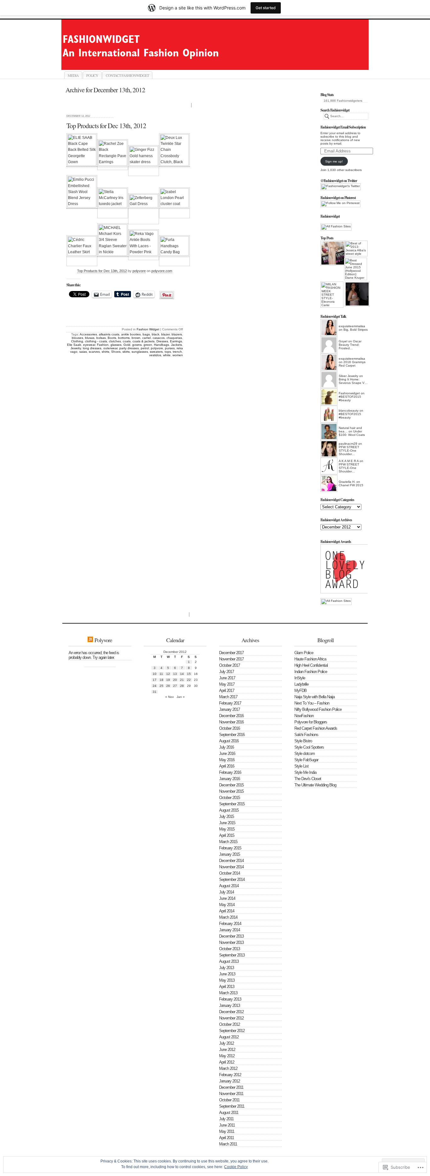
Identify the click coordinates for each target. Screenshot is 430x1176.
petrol (145, 348)
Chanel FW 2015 (351, 485)
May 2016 (227, 759)
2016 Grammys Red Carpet (352, 363)
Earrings (176, 341)
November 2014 (231, 867)
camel (146, 338)
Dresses (162, 341)
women (178, 355)
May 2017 (227, 684)
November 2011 (231, 1093)
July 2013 (226, 967)
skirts (126, 351)
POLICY (92, 75)
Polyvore (103, 640)
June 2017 (227, 678)
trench (177, 351)
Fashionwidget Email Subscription (343, 127)
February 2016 (230, 772)
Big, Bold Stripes (355, 329)
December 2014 (231, 860)
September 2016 (232, 734)
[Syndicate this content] (90, 640)
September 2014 (232, 879)
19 (168, 680)
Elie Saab (74, 344)
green (148, 344)
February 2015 (230, 848)
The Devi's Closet (307, 778)
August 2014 (229, 885)
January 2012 (229, 1081)
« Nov (169, 697)
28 (182, 686)
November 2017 (231, 659)
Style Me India (305, 772)
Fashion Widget (148, 329)
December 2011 (231, 1087)
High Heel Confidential (311, 665)
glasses (116, 344)
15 (189, 674)
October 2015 (229, 797)
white (167, 355)
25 (161, 686)
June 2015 (227, 822)
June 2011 (227, 1125)
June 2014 (227, 898)
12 (168, 674)
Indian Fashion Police (310, 671)
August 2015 (229, 810)
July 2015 (226, 816)
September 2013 (232, 955)
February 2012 (230, 1074)
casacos (159, 338)
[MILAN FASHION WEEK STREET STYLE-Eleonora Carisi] (331, 295)
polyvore (139, 271)
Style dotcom (304, 753)
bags (146, 334)
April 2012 (226, 1062)
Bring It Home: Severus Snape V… (353, 381)
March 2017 (228, 696)
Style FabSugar (306, 759)
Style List (301, 766)
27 (175, 686)
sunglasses (140, 351)
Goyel (343, 341)
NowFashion (304, 715)
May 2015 (227, 829)
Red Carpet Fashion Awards (315, 728)
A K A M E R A (349, 461)
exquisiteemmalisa (352, 326)
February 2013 (230, 999)
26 (168, 686)
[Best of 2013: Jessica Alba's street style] (356, 248)
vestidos (155, 355)
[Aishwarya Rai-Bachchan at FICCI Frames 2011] (356, 294)
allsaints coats (109, 334)
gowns (137, 344)
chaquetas (174, 338)
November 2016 (231, 722)
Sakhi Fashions (306, 734)
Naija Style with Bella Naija (314, 696)
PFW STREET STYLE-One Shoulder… (349, 450)
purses (170, 348)
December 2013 (231, 936)
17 (154, 680)
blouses (77, 338)
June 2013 (227, 974)
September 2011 (231, 1106)
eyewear (89, 344)
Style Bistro (303, 741)
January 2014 (229, 930)
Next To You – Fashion (311, 703)
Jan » (181, 697)
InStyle (299, 678)
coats (127, 341)
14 (182, 674)
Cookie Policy (236, 1167)
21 (182, 680)
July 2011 (226, 1118)
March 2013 (228, 992)
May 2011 (226, 1131)
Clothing (77, 341)
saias (83, 351)
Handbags (161, 344)
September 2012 (232, 1030)
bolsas (101, 338)
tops (168, 351)
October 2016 (229, 728)
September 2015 (232, 804)
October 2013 (229, 948)
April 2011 (226, 1137)
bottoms (124, 338)
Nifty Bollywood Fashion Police (318, 709)
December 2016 (231, 715)
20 (175, 680)
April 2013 (226, 986)
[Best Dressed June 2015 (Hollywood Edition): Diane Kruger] (355, 269)
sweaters (156, 351)
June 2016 (227, 753)
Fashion (103, 344)
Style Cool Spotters (309, 747)
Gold (126, 344)
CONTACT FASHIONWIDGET (127, 75)
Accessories (88, 334)
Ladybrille (301, 684)
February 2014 (230, 923)
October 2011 (229, 1100)
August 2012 (229, 1037)
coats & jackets (144, 341)
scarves (94, 351)
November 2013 (231, 942)
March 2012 (228, 1068)
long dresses (92, 348)
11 (161, 674)
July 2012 (226, 1043)
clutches (115, 341)
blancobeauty (349, 410)
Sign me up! (334, 161)
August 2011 (228, 1112)
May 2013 (227, 980)
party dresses (129, 348)
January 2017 (229, 709)
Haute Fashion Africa (310, 659)
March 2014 (228, 917)
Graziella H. (347, 481)
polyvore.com (161, 271)
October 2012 (229, 1024)
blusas (89, 338)
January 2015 (229, 854)
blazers (177, 334)
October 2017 (229, 665)
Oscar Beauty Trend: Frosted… (350, 345)
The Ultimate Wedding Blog (315, 785)
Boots (112, 338)
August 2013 (229, 961)
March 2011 (228, 1144)
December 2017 (231, 652)
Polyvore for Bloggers (310, 722)
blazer (165, 334)
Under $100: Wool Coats (352, 433)
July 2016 (226, 747)
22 (189, 680)
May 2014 (227, 904)
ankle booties (131, 334)
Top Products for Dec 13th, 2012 (106, 125)
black (155, 334)
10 (154, 674)
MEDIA (73, 75)
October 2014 (229, 873)
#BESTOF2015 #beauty (350, 398)
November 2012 (231, 1018)
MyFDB (300, 690)
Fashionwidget (222, 62)
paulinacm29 (348, 443)
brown (136, 338)
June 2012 (227, 1049)
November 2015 (231, 791)
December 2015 (231, 785)
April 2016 (226, 766)
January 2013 (229, 1005)
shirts (105, 351)
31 (154, 692)
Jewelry (76, 348)
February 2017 (230, 703)
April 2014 (226, 911)
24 (154, 686)
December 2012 (231, 1011)
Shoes (116, 351)
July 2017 (226, 671)
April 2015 (226, 835)
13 (175, 674)
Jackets (176, 344)
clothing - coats (96, 341)
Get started (266, 7)
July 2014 (226, 892)
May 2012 (227, 1055)
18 (161, 680)
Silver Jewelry (348, 376)
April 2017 (226, 690)
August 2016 (229, 741)
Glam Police (303, 652)
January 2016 (229, 778)
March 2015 (228, 841)
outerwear (110, 348)
